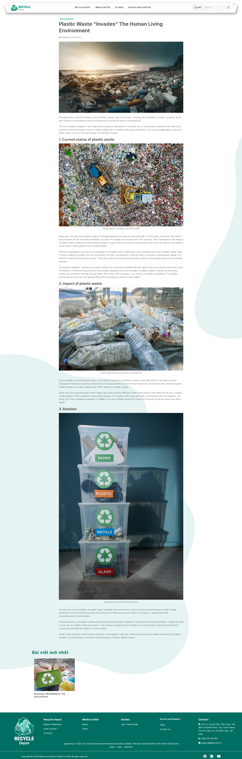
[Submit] (228, 7)
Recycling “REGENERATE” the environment (49, 695)
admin (79, 37)
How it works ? (51, 728)
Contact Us (165, 729)
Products (48, 733)
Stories (119, 7)
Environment (66, 19)
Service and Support (139, 7)
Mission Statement (52, 724)
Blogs (85, 728)
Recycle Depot (83, 7)
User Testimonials (129, 724)
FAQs (162, 725)
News (85, 724)
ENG (199, 7)
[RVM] (22, 8)
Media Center (103, 7)
